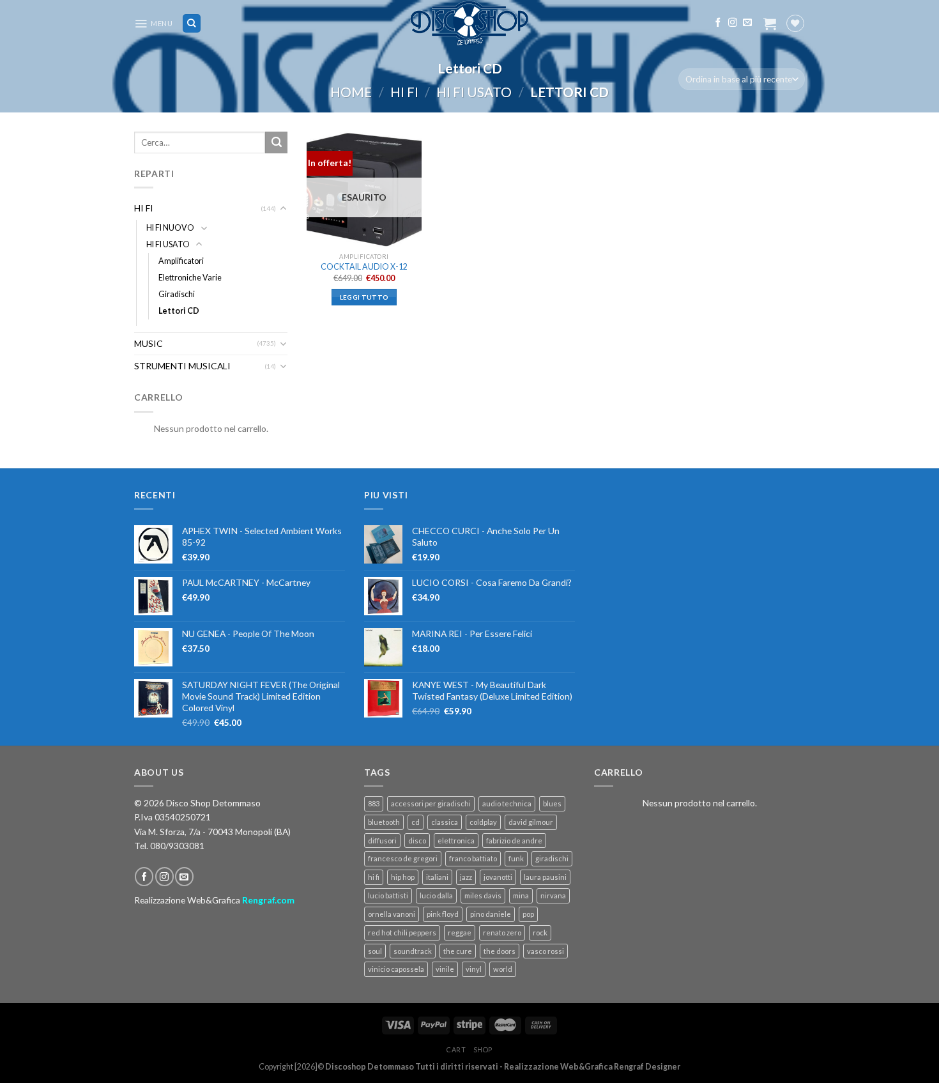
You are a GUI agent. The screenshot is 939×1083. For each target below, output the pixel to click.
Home (351, 92)
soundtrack (412, 951)
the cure (457, 951)
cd (415, 822)
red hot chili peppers (402, 932)
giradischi (552, 858)
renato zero (502, 932)
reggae (459, 932)
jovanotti (498, 877)
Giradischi (176, 294)
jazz (466, 877)
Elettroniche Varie (190, 277)
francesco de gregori (403, 858)
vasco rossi (545, 951)
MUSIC (148, 343)
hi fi (373, 877)
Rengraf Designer (646, 1066)
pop (528, 914)
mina (521, 895)
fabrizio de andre (514, 840)
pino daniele (490, 914)
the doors (499, 951)
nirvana (553, 895)
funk (516, 858)
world (502, 969)
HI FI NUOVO (170, 228)
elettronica (456, 840)
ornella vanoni (391, 914)
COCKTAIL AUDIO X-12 (364, 267)
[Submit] (276, 142)
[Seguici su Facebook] (718, 23)
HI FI (404, 92)
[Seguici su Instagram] (732, 23)
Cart (456, 1049)
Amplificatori (181, 261)
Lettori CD (178, 311)
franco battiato (473, 858)
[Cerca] (192, 23)
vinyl (474, 969)
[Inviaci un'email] (747, 23)
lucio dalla (436, 895)
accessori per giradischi (431, 803)
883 (373, 803)
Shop (482, 1049)
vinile (445, 969)
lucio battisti (388, 895)
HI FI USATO (474, 92)
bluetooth (384, 822)
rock (540, 932)
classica (444, 822)
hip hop (403, 877)
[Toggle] (283, 208)
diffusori (382, 840)
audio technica (506, 803)
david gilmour (530, 822)
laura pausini (545, 877)
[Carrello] (769, 24)
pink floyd (443, 914)
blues (552, 803)
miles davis (482, 895)
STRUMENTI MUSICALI (182, 365)
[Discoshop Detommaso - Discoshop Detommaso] (469, 23)
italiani (437, 877)
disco (417, 840)
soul (375, 951)
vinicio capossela (396, 969)
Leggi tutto (364, 297)
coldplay (483, 822)
